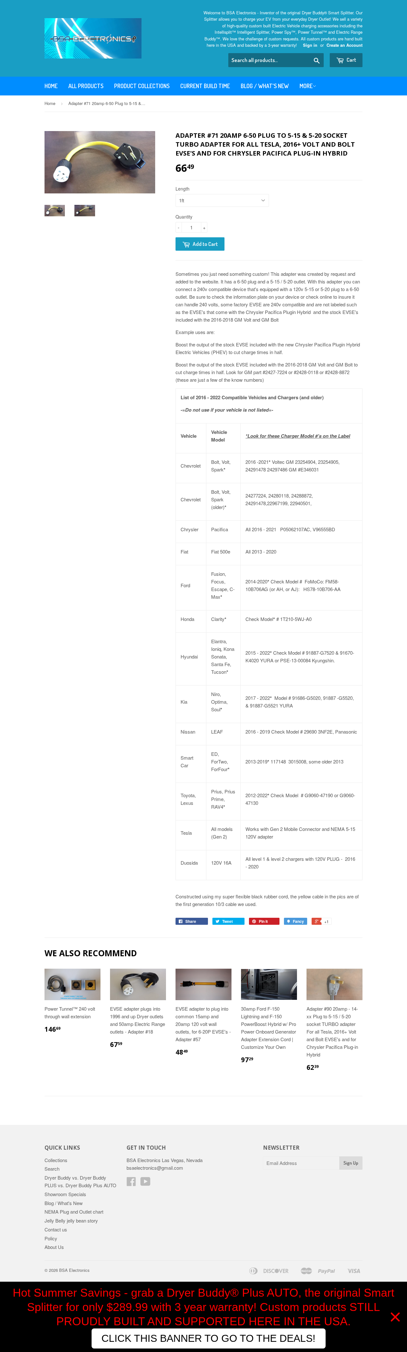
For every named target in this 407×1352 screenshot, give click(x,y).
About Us (54, 1247)
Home (51, 85)
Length (183, 188)
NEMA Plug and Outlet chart (74, 1211)
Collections (56, 1160)
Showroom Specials (65, 1194)
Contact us (56, 1229)
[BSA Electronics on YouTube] (145, 1183)
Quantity (184, 216)
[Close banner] (395, 1317)
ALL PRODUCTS (85, 85)
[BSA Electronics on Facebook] (131, 1183)
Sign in (310, 45)
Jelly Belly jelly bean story (71, 1220)
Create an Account (344, 45)
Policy (51, 1238)
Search (52, 1168)
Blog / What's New (265, 85)
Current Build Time (205, 85)
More (306, 85)
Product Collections (141, 85)
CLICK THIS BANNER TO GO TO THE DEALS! (208, 1338)
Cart (351, 59)
